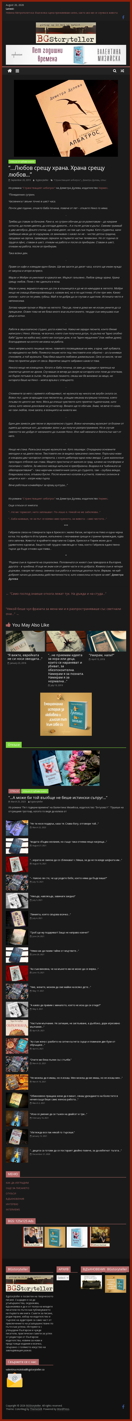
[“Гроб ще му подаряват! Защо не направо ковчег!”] (17, 931)
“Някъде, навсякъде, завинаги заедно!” (52, 896)
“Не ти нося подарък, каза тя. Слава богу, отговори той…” (64, 823)
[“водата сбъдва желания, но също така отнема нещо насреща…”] (17, 840)
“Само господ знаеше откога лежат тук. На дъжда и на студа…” (56, 593)
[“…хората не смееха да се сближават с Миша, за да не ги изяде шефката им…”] (17, 858)
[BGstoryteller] (29, 1276)
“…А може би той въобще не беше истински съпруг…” (57, 797)
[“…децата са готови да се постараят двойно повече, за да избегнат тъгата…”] (17, 1149)
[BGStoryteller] (10, 71)
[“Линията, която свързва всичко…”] (17, 912)
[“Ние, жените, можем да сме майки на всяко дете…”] (17, 985)
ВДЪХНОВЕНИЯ (15, 1198)
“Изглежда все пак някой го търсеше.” (52, 1132)
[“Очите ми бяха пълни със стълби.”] (17, 1058)
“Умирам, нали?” (101, 655)
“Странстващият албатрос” (38, 188)
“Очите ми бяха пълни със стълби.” (51, 1059)
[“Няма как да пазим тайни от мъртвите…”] (17, 949)
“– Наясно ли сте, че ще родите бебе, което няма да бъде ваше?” (68, 878)
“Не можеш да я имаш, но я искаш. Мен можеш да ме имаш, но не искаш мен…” (76, 1077)
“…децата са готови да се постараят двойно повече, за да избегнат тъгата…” (76, 1150)
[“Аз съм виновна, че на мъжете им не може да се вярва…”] (17, 967)
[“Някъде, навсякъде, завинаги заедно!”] (17, 894)
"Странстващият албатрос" (67, 180)
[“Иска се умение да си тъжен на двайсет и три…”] (17, 1112)
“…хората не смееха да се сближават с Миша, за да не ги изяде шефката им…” (76, 860)
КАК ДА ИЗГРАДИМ (17, 1182)
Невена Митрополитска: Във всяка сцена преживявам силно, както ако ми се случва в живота (62, 12)
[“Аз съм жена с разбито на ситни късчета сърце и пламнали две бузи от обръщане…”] (17, 1040)
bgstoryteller (42, 180)
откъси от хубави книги (22, 161)
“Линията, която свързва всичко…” (50, 914)
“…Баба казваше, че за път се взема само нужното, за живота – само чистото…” (57, 518)
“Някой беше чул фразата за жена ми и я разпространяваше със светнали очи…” (63, 611)
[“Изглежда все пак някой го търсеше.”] (17, 1130)
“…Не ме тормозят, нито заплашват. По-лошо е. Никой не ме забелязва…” (54, 512)
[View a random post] (122, 70)
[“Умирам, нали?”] (106, 633)
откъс (103, 180)
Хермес (103, 188)
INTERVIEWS (13, 1209)
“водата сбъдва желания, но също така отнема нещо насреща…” (68, 841)
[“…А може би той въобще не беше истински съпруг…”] (66, 752)
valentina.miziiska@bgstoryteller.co (25, 1369)
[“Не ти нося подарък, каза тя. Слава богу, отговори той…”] (17, 822)
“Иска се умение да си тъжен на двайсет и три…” (58, 1114)
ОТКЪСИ (14, 791)
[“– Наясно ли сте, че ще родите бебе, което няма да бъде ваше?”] (17, 876)
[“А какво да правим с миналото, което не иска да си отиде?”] (17, 1003)
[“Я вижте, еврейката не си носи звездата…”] (25, 633)
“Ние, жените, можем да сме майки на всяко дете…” (60, 987)
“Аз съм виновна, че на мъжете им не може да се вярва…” (64, 969)
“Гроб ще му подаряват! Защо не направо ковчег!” (59, 932)
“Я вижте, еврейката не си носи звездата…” (25, 657)
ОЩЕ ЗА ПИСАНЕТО (17, 1188)
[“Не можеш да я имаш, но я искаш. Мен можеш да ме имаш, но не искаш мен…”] (17, 1076)
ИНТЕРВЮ (12, 1204)
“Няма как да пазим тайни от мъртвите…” (54, 950)
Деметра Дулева (90, 180)
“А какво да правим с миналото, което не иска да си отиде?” (65, 1005)
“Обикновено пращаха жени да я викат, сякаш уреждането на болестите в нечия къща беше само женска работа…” (74, 1097)
